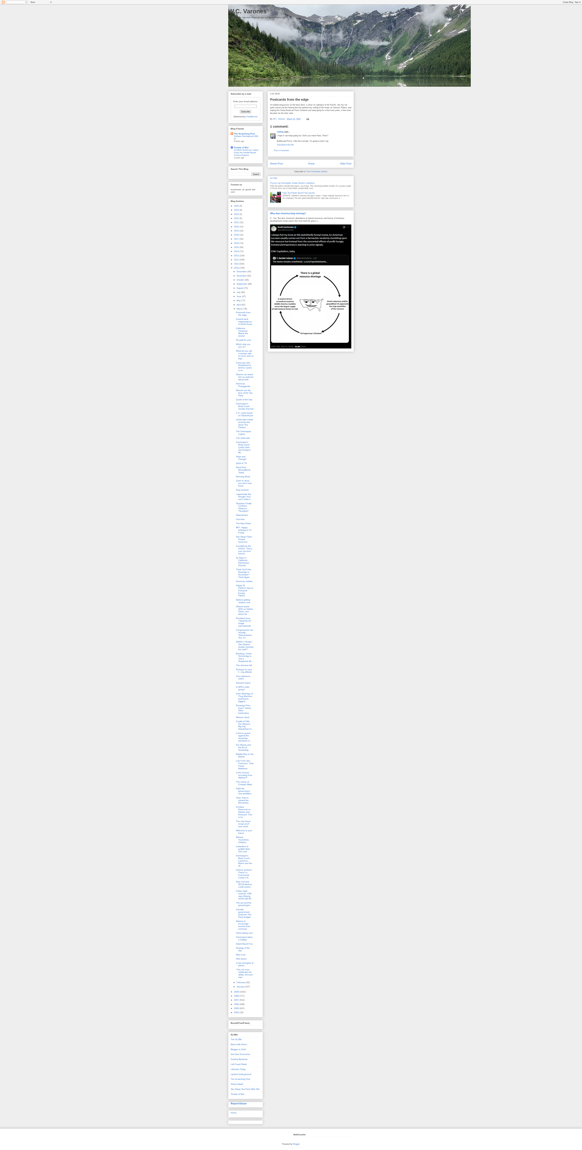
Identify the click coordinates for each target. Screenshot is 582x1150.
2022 (236, 218)
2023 (236, 214)
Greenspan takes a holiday (244, 938)
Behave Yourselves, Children (242, 840)
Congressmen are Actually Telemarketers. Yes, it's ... (244, 634)
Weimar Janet (242, 717)
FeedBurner (252, 116)
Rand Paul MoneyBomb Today (243, 470)
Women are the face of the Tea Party (244, 393)
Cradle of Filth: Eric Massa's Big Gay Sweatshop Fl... (244, 725)
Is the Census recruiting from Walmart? (244, 775)
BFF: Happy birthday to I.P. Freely (244, 530)
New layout (241, 958)
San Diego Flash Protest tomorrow (244, 539)
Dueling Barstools (239, 1059)
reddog (280, 132)
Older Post (345, 163)
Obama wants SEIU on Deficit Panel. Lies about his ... (244, 610)
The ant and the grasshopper (243, 904)
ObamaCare (242, 515)
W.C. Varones (247, 11)
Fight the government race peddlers (243, 791)
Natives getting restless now (243, 601)
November (242, 276)
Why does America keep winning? (288, 213)
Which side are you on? (243, 345)
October (241, 280)
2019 (236, 230)
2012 (236, 259)
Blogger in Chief (238, 1049)
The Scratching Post (244, 133)
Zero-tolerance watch (243, 677)
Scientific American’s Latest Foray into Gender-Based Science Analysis (246, 152)
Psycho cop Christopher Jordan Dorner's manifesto (292, 183)
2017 (236, 239)
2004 (236, 1012)
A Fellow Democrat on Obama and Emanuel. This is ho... (244, 812)
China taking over (244, 933)
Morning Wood (243, 476)
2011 (236, 264)
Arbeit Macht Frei (244, 944)
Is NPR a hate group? (242, 688)
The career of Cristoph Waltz (244, 783)
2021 (236, 222)
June (239, 296)
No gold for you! (243, 340)
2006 (236, 1004)
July (239, 292)
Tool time (240, 519)
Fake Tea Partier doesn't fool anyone (299, 193)
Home (311, 163)
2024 (236, 210)
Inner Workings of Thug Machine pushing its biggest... (244, 697)
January (241, 986)
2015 (236, 247)
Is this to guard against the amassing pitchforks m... (244, 737)
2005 (236, 1008)
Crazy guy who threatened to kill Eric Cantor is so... (244, 367)
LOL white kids (243, 438)
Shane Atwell (237, 1084)
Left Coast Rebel (239, 1064)
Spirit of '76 (241, 463)
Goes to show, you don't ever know (244, 483)
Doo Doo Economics (240, 1054)
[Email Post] (307, 119)
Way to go (241, 954)
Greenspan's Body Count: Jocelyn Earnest (245, 406)
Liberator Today (238, 1069)
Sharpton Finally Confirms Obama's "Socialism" (244, 507)
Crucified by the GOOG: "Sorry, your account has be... (244, 550)
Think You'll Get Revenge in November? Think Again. (243, 573)
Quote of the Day (244, 399)
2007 (236, 1000)
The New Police (243, 523)
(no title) (273, 178)
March (240, 309)
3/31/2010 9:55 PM (285, 145)
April (239, 304)
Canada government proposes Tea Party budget (243, 913)
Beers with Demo (239, 1044)
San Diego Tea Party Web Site (245, 1089)
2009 (236, 992)
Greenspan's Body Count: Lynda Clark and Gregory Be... (243, 447)
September (242, 284)
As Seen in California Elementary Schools (242, 562)
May (239, 300)
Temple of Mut (241, 147)
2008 (236, 996)
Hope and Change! (241, 457)
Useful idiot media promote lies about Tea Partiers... (244, 423)
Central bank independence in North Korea (244, 321)
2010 (236, 268)
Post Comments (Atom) (316, 171)
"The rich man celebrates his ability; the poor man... (244, 973)
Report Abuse (239, 1103)
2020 (236, 226)
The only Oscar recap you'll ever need (243, 824)
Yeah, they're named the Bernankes (242, 800)
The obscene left (244, 665)
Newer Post (276, 163)
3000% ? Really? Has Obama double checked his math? (244, 646)
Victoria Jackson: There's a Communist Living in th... (244, 874)
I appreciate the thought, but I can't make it (243, 497)
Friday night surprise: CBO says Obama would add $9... (244, 895)
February (241, 982)
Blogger (296, 1144)
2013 (236, 255)
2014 (236, 251)
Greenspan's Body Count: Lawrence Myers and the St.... (244, 860)
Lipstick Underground (241, 1074)
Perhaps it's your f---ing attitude (244, 670)
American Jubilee (244, 581)
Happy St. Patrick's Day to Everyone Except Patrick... (244, 590)
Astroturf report (243, 683)
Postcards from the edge (243, 313)
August (240, 288)
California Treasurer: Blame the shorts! (242, 332)
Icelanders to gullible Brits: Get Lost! (243, 849)
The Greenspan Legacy (243, 432)
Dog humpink (242, 490)
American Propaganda (243, 384)
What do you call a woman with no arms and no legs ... (244, 355)
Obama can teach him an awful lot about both (244, 377)
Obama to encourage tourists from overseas (243, 925)
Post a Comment (281, 150)
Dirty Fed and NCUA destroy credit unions (244, 884)
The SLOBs (236, 1039)
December (242, 271)
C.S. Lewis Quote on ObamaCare (244, 414)
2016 (236, 243)
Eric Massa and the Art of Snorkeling (243, 747)
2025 (236, 206)
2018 (236, 235)
